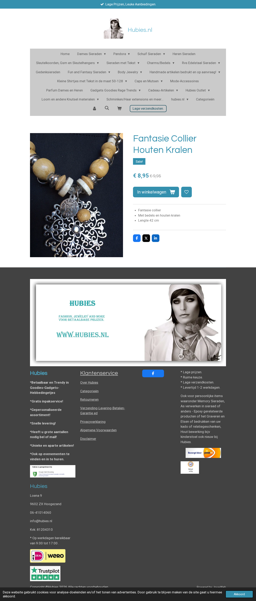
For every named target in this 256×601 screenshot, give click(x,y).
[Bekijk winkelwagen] (119, 108)
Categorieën (89, 391)
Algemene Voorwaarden (98, 430)
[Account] (94, 108)
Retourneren (89, 399)
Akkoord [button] (239, 594)
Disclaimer (88, 439)
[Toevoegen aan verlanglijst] (186, 192)
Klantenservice (99, 373)
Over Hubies (89, 382)
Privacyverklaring (93, 422)
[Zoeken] (107, 108)
